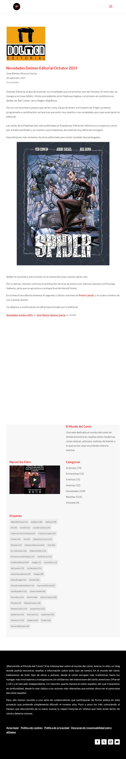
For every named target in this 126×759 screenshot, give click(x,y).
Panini (32, 597)
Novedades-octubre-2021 (19, 315)
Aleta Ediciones (19, 522)
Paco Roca (17, 597)
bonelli (25, 527)
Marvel (34, 580)
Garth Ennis (45, 556)
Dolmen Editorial (34, 545)
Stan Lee (32, 614)
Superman (47, 614)
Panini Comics (49, 597)
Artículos (71, 467)
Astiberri (36, 522)
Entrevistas (72, 473)
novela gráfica (19, 591)
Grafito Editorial (20, 562)
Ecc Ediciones (19, 551)
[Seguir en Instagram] (110, 742)
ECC (51, 545)
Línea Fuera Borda (21, 574)
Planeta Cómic (19, 608)
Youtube (71, 502)
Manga (38, 574)
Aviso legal (12, 727)
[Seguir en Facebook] (97, 742)
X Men (46, 620)
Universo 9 (17, 620)
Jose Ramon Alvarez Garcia (51, 315)
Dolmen (16, 545)
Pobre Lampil (86, 295)
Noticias (70, 485)
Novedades (12, 82)
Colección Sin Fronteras (23, 533)
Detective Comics (42, 539)
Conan (16, 539)
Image (36, 562)
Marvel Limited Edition (22, 585)
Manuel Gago (18, 580)
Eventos (70, 479)
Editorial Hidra (38, 551)
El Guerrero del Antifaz (22, 556)
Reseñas (70, 496)
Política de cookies (31, 727)
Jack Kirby (50, 562)
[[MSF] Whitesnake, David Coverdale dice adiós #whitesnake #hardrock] (35, 480)
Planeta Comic (32, 603)
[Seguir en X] (104, 742)
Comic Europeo (47, 533)
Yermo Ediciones (20, 626)
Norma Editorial (46, 585)
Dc (27, 539)
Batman (51, 522)
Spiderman (17, 614)
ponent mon (37, 608)
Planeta (16, 603)
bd (14, 527)
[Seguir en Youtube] (117, 742)
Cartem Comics (41, 527)
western (32, 620)
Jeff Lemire (17, 568)
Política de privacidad (56, 727)
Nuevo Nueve (37, 591)
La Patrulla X (34, 568)
